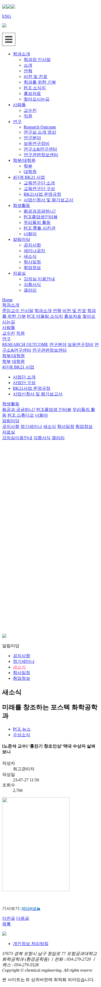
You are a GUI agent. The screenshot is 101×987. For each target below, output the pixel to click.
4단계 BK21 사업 (29, 177)
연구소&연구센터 (40, 149)
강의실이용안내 (17, 437)
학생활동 (21, 205)
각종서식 (32, 284)
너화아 (30, 233)
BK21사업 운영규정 (42, 194)
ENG (6, 16)
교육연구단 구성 (39, 188)
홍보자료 (32, 93)
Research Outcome (40, 127)
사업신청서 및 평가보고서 (48, 200)
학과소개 (21, 54)
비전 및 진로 (35, 76)
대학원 (30, 171)
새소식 (30, 256)
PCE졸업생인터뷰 (41, 216)
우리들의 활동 (37, 222)
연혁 (28, 71)
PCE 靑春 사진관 (39, 228)
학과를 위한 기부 (40, 82)
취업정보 (32, 267)
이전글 (8, 918)
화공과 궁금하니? (18, 409)
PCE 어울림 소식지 (45, 316)
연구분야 (32, 137)
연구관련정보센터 (41, 154)
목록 (6, 924)
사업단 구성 (24, 382)
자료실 (19, 273)
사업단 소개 (24, 377)
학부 (28, 166)
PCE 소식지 (35, 87)
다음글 (22, 918)
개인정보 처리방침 (30, 943)
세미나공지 (34, 250)
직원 (28, 116)
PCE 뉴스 (22, 729)
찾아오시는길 (37, 99)
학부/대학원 (24, 160)
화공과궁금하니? (40, 211)
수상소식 (21, 734)
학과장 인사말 (37, 59)
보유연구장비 (37, 143)
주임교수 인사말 (17, 310)
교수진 (30, 110)
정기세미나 (31, 426)
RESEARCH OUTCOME (25, 344)
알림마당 (21, 239)
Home (7, 300)
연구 (17, 121)
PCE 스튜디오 (21, 415)
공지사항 (32, 245)
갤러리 (30, 290)
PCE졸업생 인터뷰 (53, 409)
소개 (28, 65)
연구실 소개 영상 (40, 132)
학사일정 (32, 262)
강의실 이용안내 (39, 279)
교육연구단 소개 (39, 183)
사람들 (19, 104)
